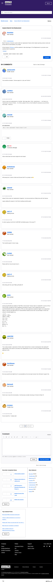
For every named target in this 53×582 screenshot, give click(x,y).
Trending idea (5, 515)
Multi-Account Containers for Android (37, 523)
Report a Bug (31, 546)
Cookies (41, 564)
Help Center (30, 544)
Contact (2, 567)
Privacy (34, 564)
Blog (16, 552)
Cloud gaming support (20, 471)
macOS (10, 53)
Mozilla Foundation (5, 548)
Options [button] (49, 20)
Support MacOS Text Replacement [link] (21, 20)
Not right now (5, 526)
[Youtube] (49, 544)
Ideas (11, 20)
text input (14, 53)
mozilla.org (16, 564)
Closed (3, 530)
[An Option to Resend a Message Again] (49, 64)
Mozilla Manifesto (5, 546)
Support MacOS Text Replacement (11, 28)
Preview (49, 432)
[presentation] (3, 435)
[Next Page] (32, 424)
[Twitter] (44, 544)
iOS (15, 546)
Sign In (48, 3)
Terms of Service (25, 564)
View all (6, 502)
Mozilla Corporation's (7, 570)
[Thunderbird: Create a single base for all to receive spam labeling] (47, 64)
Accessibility (6, 53)
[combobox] (26, 12)
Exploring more (5, 522)
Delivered (4, 528)
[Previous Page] (21, 424)
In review (4, 519)
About (2, 544)
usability (21, 53)
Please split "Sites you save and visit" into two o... (40, 520)
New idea (4, 513)
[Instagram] (46, 544)
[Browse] (2, 3)
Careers (3, 550)
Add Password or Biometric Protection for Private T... (21, 485)
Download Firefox (19, 544)
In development (10, 40)
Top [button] (3, 578)
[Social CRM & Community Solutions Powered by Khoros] (49, 579)
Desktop (4, 50)
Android (16, 548)
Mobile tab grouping (20, 497)
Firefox (12, 47)
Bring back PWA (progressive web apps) (37, 512)
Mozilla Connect (8, 3)
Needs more (5, 517)
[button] (3, 56)
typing (18, 53)
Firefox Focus (18, 550)
